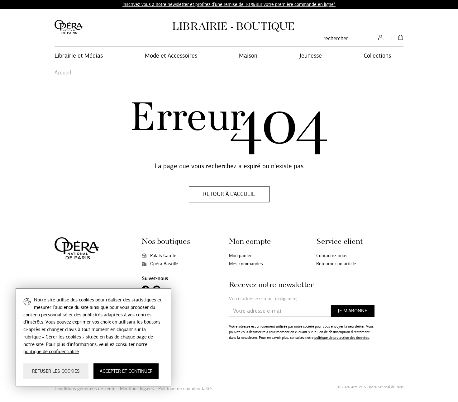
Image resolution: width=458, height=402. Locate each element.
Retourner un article (336, 264)
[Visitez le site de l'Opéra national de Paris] (69, 27)
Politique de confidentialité (185, 388)
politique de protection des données (341, 337)
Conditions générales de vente (85, 388)
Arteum (357, 387)
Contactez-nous (331, 255)
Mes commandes (246, 264)
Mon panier (240, 255)
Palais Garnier (164, 255)
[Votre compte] (381, 38)
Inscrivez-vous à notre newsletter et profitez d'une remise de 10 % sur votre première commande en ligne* (229, 4)
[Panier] (400, 38)
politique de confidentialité (51, 351)
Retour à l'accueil (229, 194)
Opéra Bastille (164, 264)
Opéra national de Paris (385, 387)
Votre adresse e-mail (263, 299)
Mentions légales (137, 388)
